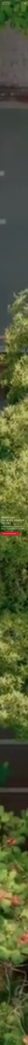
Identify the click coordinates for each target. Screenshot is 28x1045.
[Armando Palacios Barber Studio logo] (6, 3)
